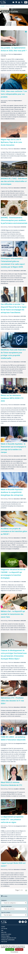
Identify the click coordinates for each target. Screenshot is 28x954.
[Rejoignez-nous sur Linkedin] (20, 922)
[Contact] (13, 2)
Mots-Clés (3, 932)
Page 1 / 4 (18, 890)
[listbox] (14, 902)
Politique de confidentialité (7, 939)
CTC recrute (4, 928)
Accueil (2, 6)
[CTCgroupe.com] (3, 2)
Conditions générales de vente (8, 937)
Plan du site (4, 941)
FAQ (2, 930)
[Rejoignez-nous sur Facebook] (23, 922)
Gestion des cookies (6, 934)
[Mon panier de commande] (16, 2)
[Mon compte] (19, 2)
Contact (3, 926)
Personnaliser (14, 952)
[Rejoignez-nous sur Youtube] (25, 922)
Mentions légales (5, 936)
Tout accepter (9, 949)
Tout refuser (19, 949)
